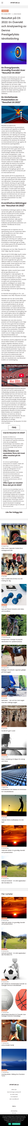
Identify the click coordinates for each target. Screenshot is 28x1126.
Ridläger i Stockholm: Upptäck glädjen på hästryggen (13, 671)
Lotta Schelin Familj (7, 1045)
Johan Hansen (17, 13)
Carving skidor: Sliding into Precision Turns (13, 1075)
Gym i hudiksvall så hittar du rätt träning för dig (12, 580)
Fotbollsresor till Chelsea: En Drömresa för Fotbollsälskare (13, 790)
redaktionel (5, 10)
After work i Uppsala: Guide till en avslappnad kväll (12, 549)
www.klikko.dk (15, 1099)
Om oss (14, 1113)
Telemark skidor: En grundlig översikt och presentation (13, 851)
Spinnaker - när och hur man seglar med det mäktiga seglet (12, 701)
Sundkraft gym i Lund (8, 731)
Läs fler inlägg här (14, 512)
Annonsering (14, 1111)
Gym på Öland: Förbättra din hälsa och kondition (12, 610)
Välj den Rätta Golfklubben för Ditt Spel (12, 821)
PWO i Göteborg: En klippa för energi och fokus (13, 760)
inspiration (4, 544)
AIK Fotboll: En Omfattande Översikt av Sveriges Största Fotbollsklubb (13, 984)
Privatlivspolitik (16, 1124)
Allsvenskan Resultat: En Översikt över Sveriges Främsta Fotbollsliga (13, 1015)
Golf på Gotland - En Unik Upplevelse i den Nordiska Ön (13, 882)
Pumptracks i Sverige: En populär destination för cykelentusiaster (12, 640)
